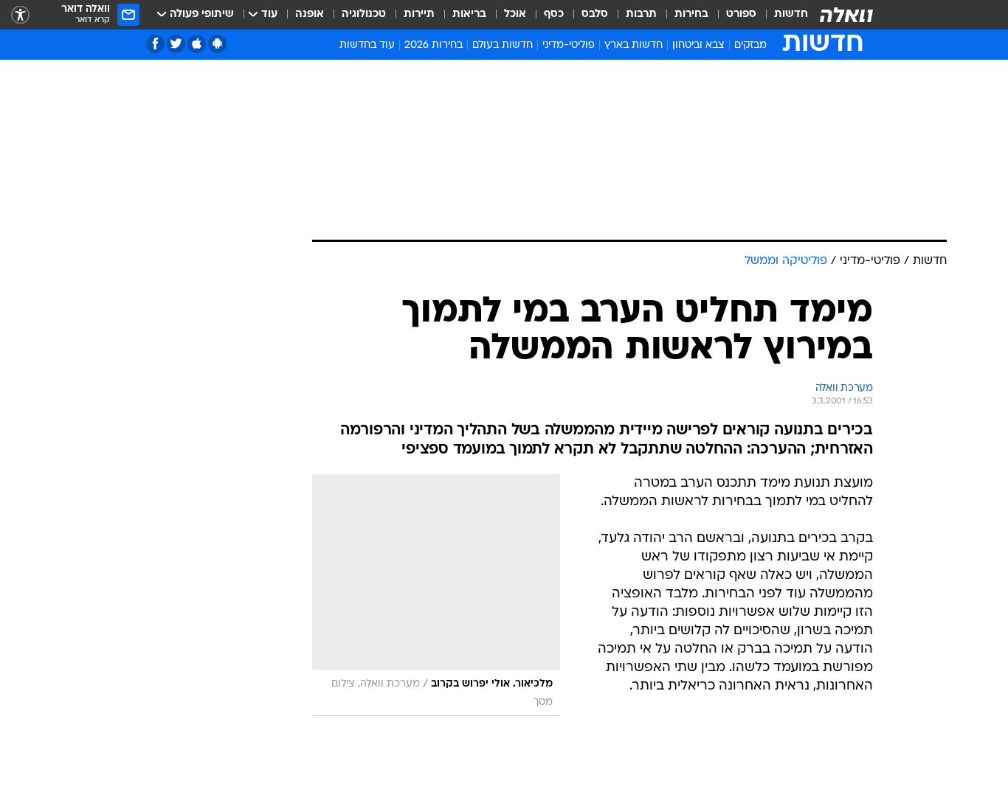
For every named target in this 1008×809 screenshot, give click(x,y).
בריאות (469, 14)
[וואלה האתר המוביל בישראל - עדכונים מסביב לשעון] (846, 14)
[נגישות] (20, 15)
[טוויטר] (176, 44)
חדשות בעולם (502, 45)
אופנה (309, 14)
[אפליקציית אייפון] (196, 44)
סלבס (594, 14)
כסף (554, 14)
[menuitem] (782, 15)
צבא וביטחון (698, 45)
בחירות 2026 (433, 45)
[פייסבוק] (155, 44)
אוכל (515, 14)
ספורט (741, 14)
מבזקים (750, 45)
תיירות (419, 14)
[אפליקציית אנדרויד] (217, 44)
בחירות (691, 14)
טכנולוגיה (364, 14)
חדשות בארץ (633, 45)
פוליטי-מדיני (568, 45)
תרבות (641, 14)
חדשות (791, 14)
